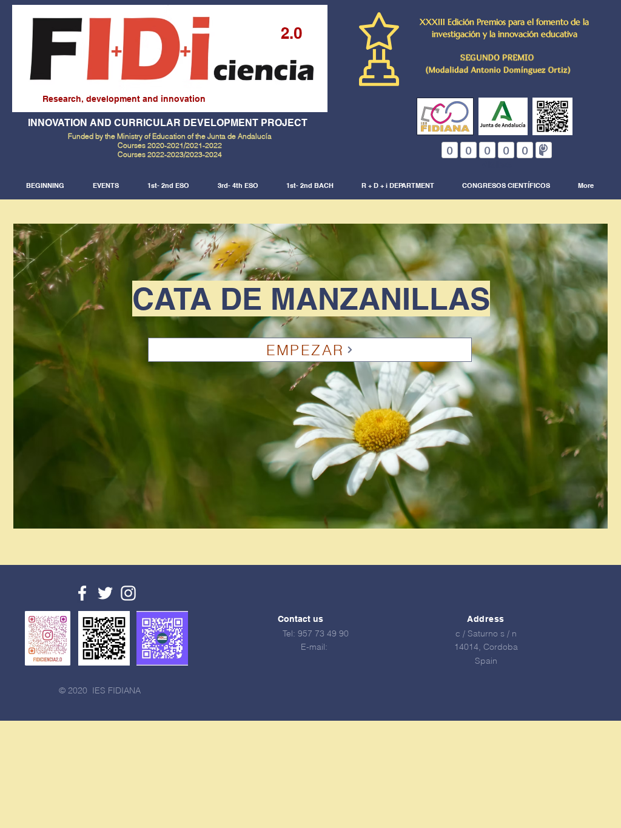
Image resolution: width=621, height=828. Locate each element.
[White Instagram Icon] (128, 593)
